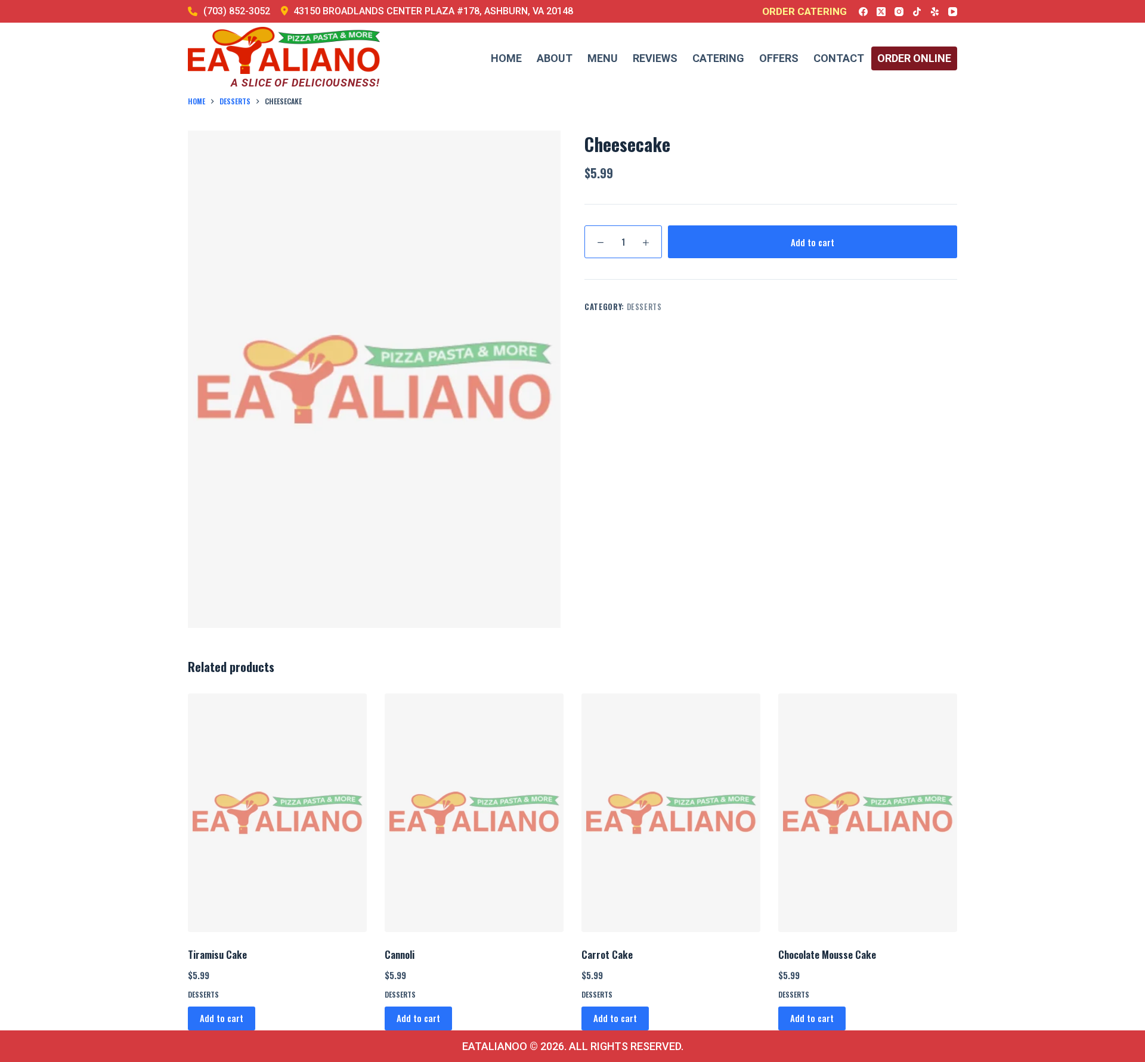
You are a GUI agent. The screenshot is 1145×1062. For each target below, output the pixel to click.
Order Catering (804, 11)
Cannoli (399, 954)
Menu (602, 58)
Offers (779, 58)
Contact (838, 58)
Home (506, 58)
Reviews (655, 58)
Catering (718, 58)
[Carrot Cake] (670, 812)
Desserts (644, 306)
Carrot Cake (607, 954)
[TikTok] (916, 11)
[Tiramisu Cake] (277, 812)
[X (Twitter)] (881, 11)
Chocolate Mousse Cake (827, 954)
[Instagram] (899, 11)
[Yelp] (934, 11)
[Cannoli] (474, 812)
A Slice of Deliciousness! (305, 82)
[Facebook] (863, 11)
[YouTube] (952, 11)
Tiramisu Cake (217, 954)
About (554, 58)
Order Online (914, 58)
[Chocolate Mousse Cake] (867, 812)
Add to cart (812, 242)
